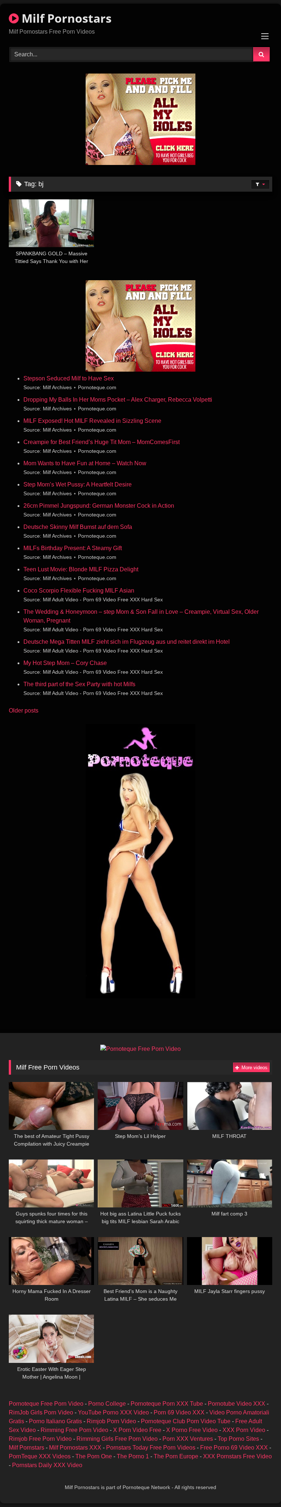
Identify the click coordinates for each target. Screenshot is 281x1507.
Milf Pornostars (65, 18)
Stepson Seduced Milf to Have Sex (68, 378)
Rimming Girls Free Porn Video (117, 1439)
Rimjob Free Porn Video (40, 1439)
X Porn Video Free (137, 1430)
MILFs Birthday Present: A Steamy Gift (72, 548)
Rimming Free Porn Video (74, 1430)
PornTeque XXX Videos (40, 1456)
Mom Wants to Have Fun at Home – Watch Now (84, 463)
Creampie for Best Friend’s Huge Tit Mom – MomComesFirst (101, 442)
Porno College (107, 1404)
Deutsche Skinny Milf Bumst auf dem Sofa (77, 527)
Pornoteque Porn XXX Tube (167, 1404)
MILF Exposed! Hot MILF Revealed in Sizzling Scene (92, 421)
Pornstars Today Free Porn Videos (150, 1447)
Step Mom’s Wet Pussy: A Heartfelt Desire (77, 484)
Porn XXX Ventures (187, 1439)
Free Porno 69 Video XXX (234, 1447)
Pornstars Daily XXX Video (47, 1465)
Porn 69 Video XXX (179, 1412)
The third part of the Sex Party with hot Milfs (79, 684)
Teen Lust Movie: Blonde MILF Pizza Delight (80, 569)
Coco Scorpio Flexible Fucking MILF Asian (78, 590)
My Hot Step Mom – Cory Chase (65, 663)
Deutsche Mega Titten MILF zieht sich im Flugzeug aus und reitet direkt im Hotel (126, 642)
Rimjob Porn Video (111, 1421)
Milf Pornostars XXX (75, 1447)
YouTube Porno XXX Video (113, 1412)
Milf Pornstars (26, 1447)
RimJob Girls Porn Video (41, 1412)
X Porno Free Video (192, 1430)
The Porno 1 (133, 1456)
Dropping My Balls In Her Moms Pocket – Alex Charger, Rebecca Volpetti (117, 400)
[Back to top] (258, 1485)
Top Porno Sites (238, 1439)
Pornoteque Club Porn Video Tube (186, 1421)
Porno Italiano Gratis (55, 1421)
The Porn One (93, 1456)
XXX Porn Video (243, 1430)
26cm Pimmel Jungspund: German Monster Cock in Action (98, 506)
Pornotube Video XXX (236, 1404)
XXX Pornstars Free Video (237, 1456)
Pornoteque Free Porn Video (46, 1404)
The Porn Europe (176, 1456)
